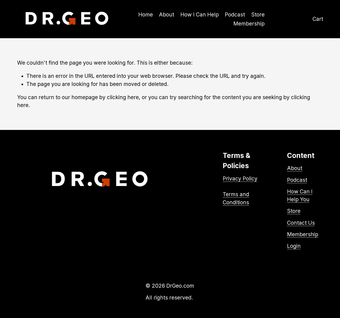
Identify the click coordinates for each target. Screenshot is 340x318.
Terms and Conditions (236, 198)
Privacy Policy (240, 178)
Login (294, 246)
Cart (317, 19)
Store (258, 14)
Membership (302, 234)
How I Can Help (199, 14)
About (166, 14)
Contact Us (301, 223)
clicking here (123, 97)
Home (145, 14)
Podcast (235, 14)
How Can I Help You (299, 195)
